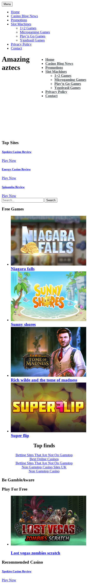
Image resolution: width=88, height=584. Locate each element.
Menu (7, 4)
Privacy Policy (21, 44)
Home (15, 12)
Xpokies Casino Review (16, 152)
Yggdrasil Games (32, 40)
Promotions (19, 20)
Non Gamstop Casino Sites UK (44, 467)
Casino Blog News (24, 16)
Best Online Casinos (44, 459)
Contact (16, 48)
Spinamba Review (13, 187)
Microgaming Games (35, 32)
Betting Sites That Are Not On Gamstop (44, 455)
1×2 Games (28, 28)
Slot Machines (21, 24)
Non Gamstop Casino (44, 471)
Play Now (9, 160)
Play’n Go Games (32, 36)
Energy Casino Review (16, 169)
